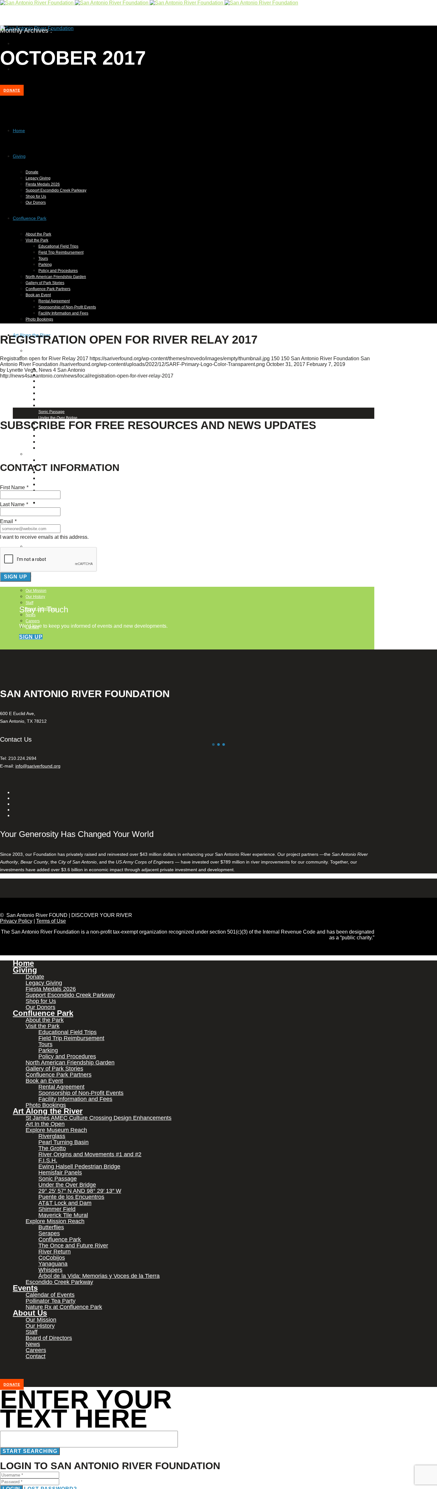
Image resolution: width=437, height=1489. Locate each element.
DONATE (12, 90)
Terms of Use (51, 921)
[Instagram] (14, 69)
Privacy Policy (16, 921)
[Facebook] (14, 43)
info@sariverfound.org (37, 765)
